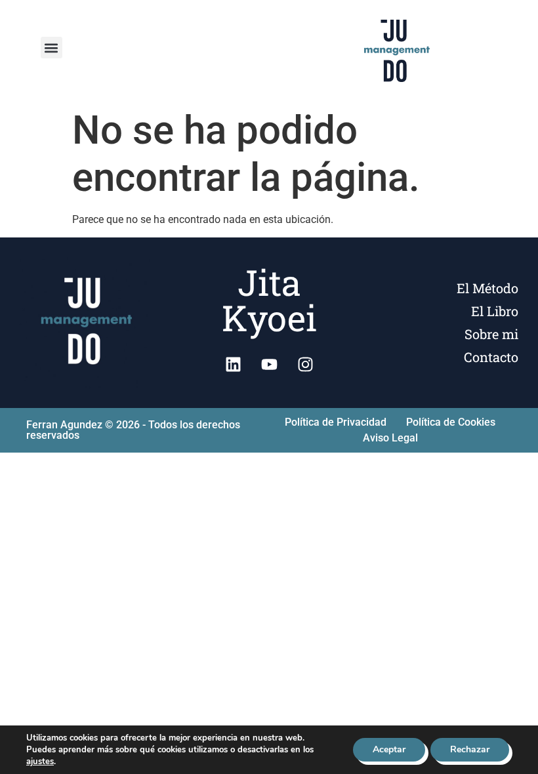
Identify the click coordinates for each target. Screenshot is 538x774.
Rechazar (469, 749)
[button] (51, 47)
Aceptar (389, 749)
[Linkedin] (233, 364)
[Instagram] (305, 364)
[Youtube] (269, 364)
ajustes (40, 761)
